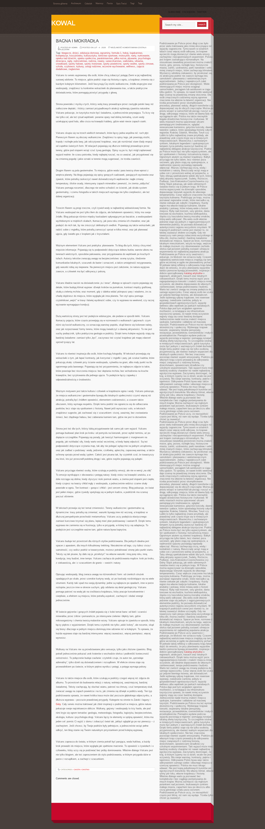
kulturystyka (90, 55)
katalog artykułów (193, 273)
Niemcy (99, 4)
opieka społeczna (87, 58)
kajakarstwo (136, 53)
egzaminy (105, 53)
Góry (58, 704)
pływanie (132, 58)
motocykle (124, 55)
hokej (125, 53)
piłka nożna (120, 58)
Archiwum (76, 4)
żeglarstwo (74, 69)
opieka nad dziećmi (66, 58)
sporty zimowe (145, 63)
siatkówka (128, 61)
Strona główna (60, 4)
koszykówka (75, 55)
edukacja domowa (89, 53)
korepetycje (62, 55)
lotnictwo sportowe (107, 55)
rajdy (69, 61)
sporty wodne (130, 63)
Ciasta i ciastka (81, 770)
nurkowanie (143, 55)
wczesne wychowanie (113, 66)
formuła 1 (116, 53)
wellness (130, 66)
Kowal (63, 24)
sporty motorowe (93, 63)
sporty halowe (76, 63)
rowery (101, 61)
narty (133, 55)
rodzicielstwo (80, 61)
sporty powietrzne (112, 63)
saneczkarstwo (113, 61)
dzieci (75, 53)
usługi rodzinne (93, 66)
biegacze (66, 53)
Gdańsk (88, 4)
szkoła (59, 66)
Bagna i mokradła (77, 41)
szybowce (69, 66)
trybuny (80, 66)
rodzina (92, 61)
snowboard (61, 63)
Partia (110, 4)
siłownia (139, 61)
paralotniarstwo (105, 58)
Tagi (132, 4)
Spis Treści (121, 4)
